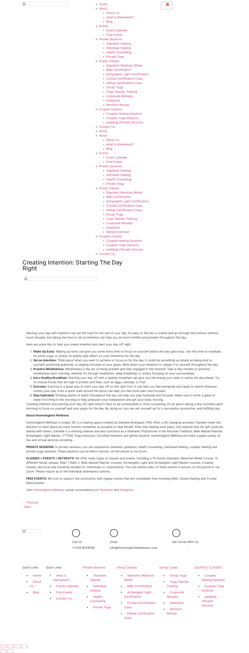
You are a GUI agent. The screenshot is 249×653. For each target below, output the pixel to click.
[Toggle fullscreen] (10, 646)
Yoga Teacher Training (121, 91)
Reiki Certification (118, 70)
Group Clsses (168, 567)
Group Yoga (114, 87)
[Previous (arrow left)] (3, 651)
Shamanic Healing (118, 43)
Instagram (126, 490)
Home (103, 4)
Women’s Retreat (117, 105)
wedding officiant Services (124, 122)
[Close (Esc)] (24, 646)
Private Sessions (110, 39)
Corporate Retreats (119, 96)
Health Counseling (118, 52)
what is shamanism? (120, 17)
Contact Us (107, 127)
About (103, 8)
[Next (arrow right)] (10, 651)
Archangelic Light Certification (127, 74)
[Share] (17, 646)
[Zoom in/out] (3, 646)
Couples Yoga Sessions (122, 118)
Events (103, 26)
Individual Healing (118, 48)
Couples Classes (110, 109)
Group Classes (109, 61)
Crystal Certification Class (124, 78)
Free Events (114, 35)
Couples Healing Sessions (124, 113)
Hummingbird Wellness (48, 490)
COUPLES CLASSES (208, 567)
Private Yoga (115, 56)
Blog (109, 21)
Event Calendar (116, 30)
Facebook (106, 490)
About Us (112, 13)
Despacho (113, 100)
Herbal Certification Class (124, 83)
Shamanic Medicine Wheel (124, 65)
